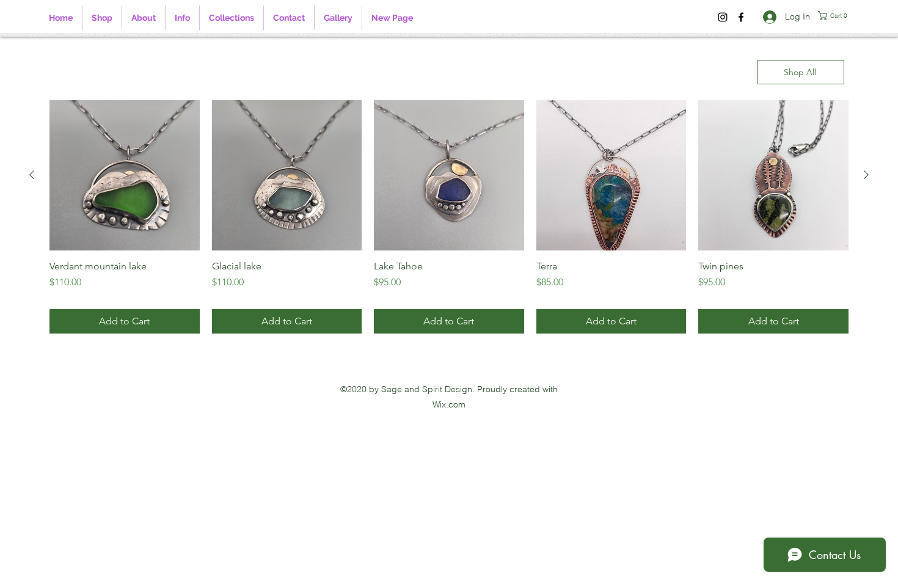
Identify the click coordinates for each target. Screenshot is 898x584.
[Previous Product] (31, 174)
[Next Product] (866, 174)
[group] (449, 217)
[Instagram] (723, 17)
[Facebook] (741, 17)
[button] (182, 17)
